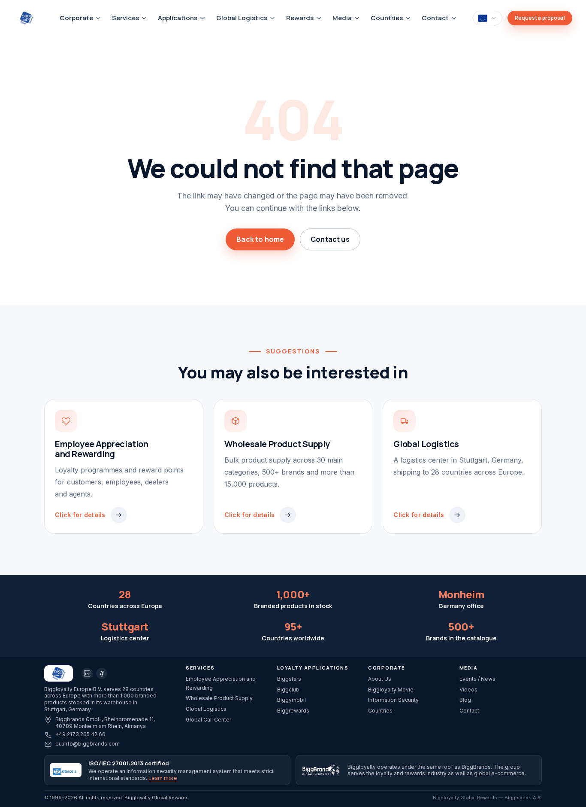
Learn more (162, 778)
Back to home (260, 239)
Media (342, 17)
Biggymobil (291, 700)
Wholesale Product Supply (219, 698)
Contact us (330, 239)
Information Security (393, 700)
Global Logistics (241, 17)
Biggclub (288, 689)
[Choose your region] (487, 18)
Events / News (477, 679)
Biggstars (289, 679)
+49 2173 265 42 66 (80, 734)
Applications (177, 17)
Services (125, 17)
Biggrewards (293, 710)
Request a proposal (540, 17)
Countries (387, 17)
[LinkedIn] (87, 673)
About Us (379, 679)
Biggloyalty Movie (391, 689)
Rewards (300, 17)
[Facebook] (101, 673)
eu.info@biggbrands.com (87, 743)
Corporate (76, 17)
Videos (468, 689)
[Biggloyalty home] (30, 18)
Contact (435, 17)
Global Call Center (208, 719)
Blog (465, 700)
